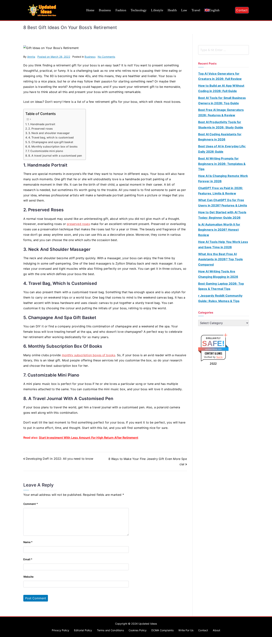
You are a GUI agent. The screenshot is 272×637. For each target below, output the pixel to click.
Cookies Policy (138, 630)
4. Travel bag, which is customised (51, 137)
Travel (196, 10)
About (216, 630)
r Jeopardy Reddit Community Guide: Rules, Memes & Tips (220, 298)
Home (90, 10)
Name (28, 542)
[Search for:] (223, 50)
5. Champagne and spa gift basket (50, 142)
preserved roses (78, 224)
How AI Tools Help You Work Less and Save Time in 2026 (223, 244)
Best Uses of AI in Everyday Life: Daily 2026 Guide (222, 148)
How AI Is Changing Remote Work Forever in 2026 (223, 178)
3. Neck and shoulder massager (49, 133)
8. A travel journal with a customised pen (55, 155)
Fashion (120, 10)
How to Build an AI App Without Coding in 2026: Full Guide (221, 88)
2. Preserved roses (40, 128)
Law (184, 10)
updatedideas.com (213, 349)
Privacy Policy (60, 630)
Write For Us (185, 630)
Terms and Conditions (110, 630)
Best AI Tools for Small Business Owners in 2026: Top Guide (222, 100)
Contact (242, 10)
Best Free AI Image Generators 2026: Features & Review (221, 112)
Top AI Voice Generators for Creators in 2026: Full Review (220, 76)
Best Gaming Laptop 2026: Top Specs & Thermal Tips (221, 286)
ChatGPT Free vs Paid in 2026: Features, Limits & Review (220, 190)
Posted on (53, 56)
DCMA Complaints (162, 630)
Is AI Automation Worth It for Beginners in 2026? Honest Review (219, 230)
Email (28, 559)
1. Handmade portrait (41, 124)
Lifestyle (157, 10)
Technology (139, 10)
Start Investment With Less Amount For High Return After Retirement (88, 437)
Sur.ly (219, 357)
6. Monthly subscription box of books (53, 146)
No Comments (106, 56)
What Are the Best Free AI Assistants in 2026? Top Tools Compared (220, 259)
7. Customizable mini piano (45, 151)
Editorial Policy (83, 630)
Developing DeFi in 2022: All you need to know (59, 458)
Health (172, 10)
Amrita (31, 56)
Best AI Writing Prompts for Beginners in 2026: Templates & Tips (222, 164)
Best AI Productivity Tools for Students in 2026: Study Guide (220, 124)
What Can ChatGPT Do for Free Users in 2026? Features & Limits (222, 202)
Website (28, 576)
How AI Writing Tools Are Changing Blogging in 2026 (218, 274)
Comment (30, 503)
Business (105, 10)
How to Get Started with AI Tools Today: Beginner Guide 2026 (222, 214)
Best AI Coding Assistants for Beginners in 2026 (220, 136)
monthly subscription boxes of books (88, 355)
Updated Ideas (147, 623)
